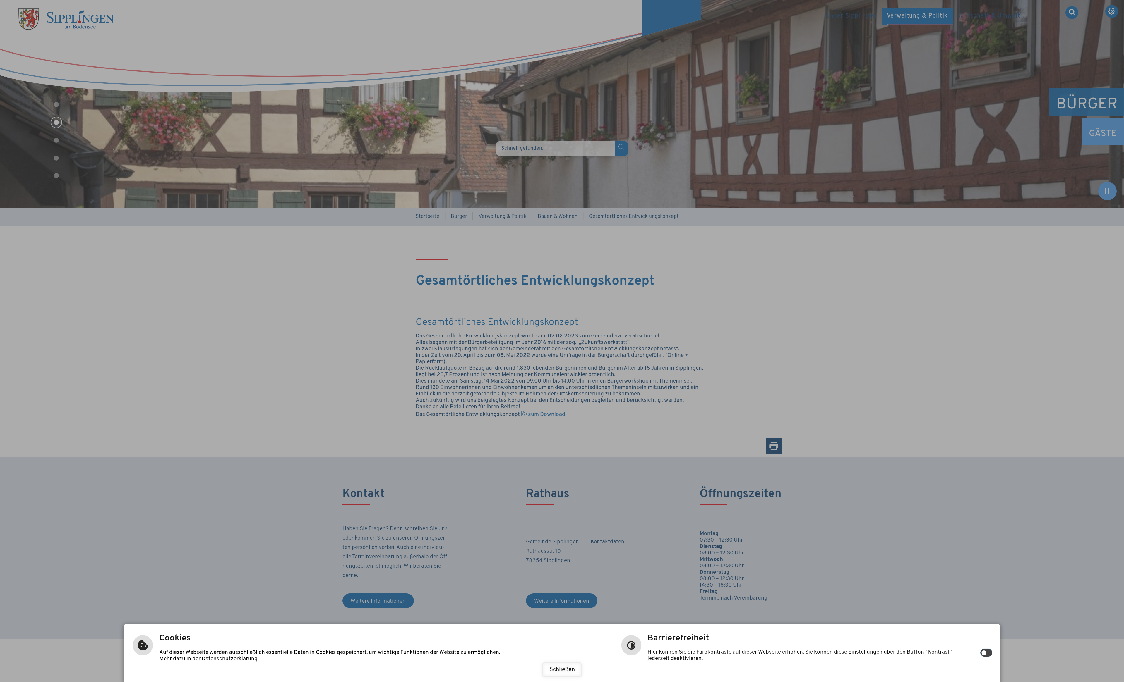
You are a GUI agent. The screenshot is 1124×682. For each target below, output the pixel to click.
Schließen (562, 670)
